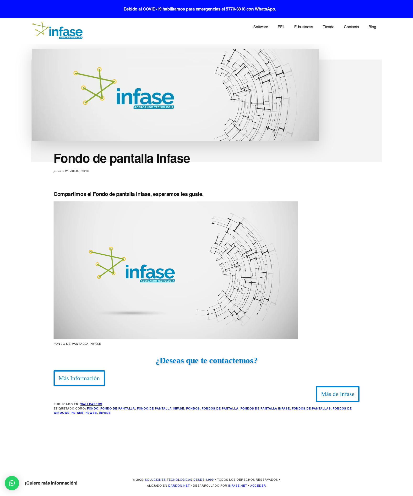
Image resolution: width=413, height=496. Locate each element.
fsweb (91, 412)
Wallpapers (91, 404)
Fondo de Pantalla (117, 408)
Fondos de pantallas (311, 408)
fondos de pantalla (220, 408)
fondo (92, 408)
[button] (12, 483)
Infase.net (237, 485)
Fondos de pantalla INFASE (265, 408)
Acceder (258, 485)
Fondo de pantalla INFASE (160, 408)
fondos (193, 408)
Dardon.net (179, 485)
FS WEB (77, 412)
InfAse (105, 412)
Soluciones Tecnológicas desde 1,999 (179, 479)
